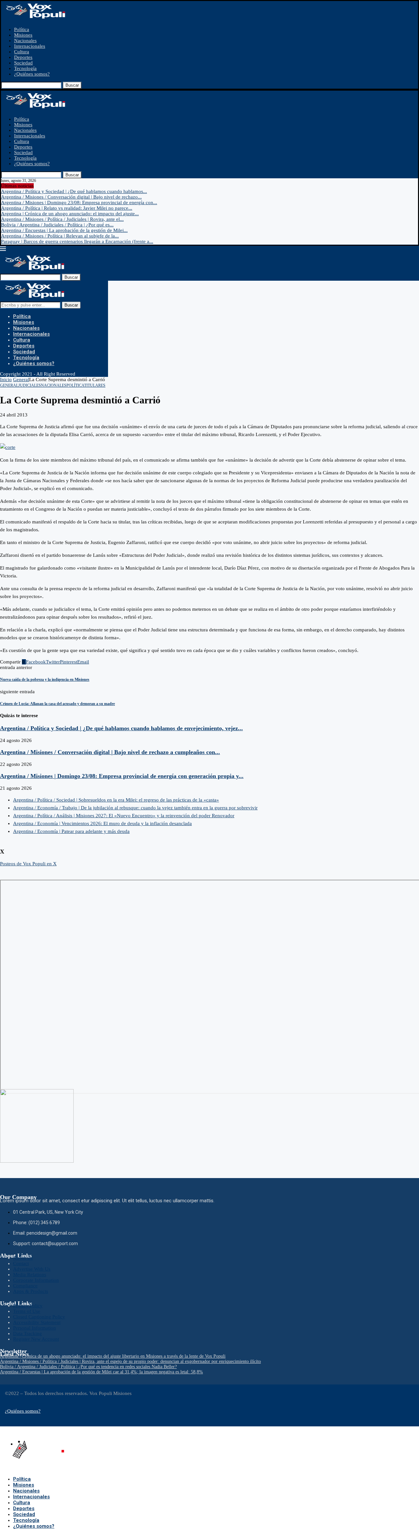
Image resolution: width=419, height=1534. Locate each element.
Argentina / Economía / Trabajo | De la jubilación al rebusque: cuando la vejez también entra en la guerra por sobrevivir (135, 807)
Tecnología (25, 68)
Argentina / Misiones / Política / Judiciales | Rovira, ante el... (62, 219)
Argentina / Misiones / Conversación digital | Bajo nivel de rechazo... (71, 197)
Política (21, 29)
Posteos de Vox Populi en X (28, 863)
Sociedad (23, 62)
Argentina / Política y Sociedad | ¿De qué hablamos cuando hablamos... (74, 191)
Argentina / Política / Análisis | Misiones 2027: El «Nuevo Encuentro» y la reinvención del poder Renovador (123, 815)
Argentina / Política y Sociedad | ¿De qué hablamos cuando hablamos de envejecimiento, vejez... (121, 728)
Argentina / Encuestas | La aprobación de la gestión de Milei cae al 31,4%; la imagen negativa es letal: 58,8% (101, 1371)
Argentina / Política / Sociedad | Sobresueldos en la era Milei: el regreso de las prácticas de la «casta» (116, 799)
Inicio (6, 379)
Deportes (23, 57)
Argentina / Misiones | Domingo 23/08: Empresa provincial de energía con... (79, 202)
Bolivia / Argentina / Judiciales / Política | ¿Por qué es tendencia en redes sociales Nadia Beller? (88, 1366)
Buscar (72, 85)
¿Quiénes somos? (32, 74)
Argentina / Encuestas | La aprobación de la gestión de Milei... (64, 230)
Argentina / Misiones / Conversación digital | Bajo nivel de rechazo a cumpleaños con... (110, 752)
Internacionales (29, 46)
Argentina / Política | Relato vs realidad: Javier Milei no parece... (66, 208)
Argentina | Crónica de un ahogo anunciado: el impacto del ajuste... (70, 213)
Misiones (23, 35)
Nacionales (25, 40)
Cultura (21, 51)
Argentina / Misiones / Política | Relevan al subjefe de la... (60, 235)
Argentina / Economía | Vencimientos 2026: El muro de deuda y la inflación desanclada (102, 823)
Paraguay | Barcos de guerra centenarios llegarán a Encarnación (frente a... (77, 241)
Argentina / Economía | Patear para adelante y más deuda (71, 831)
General (21, 379)
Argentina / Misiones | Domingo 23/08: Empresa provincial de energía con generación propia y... (122, 776)
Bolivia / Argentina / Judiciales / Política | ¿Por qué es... (57, 224)
